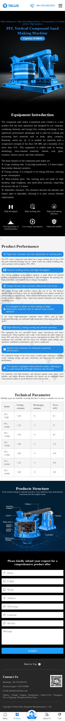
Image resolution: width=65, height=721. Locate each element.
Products (17, 718)
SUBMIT (32, 651)
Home (5, 718)
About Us (47, 718)
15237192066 (23, 686)
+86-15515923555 (45, 5)
